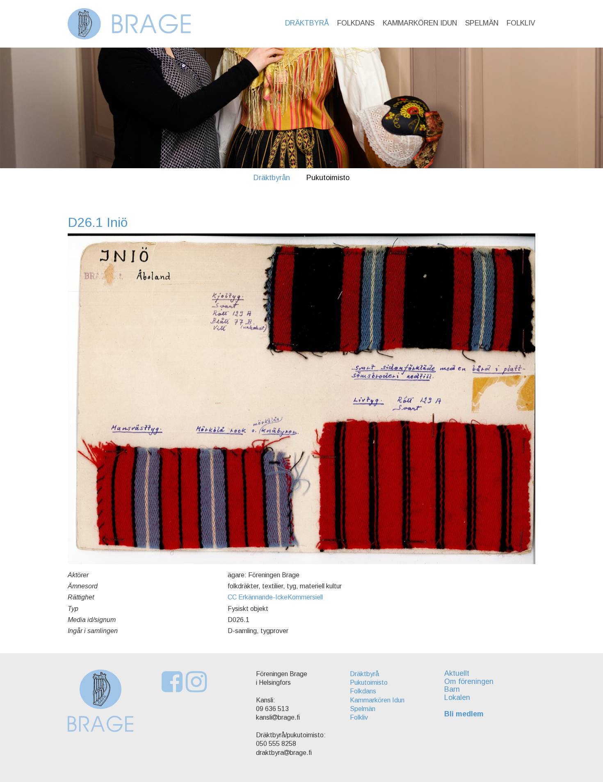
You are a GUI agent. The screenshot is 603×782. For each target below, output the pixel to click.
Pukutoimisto (327, 178)
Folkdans (356, 23)
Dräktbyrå (307, 23)
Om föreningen (468, 681)
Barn (452, 689)
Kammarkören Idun (420, 23)
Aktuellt (456, 673)
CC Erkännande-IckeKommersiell (275, 597)
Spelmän (481, 23)
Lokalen (457, 697)
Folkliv (521, 23)
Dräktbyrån (272, 178)
